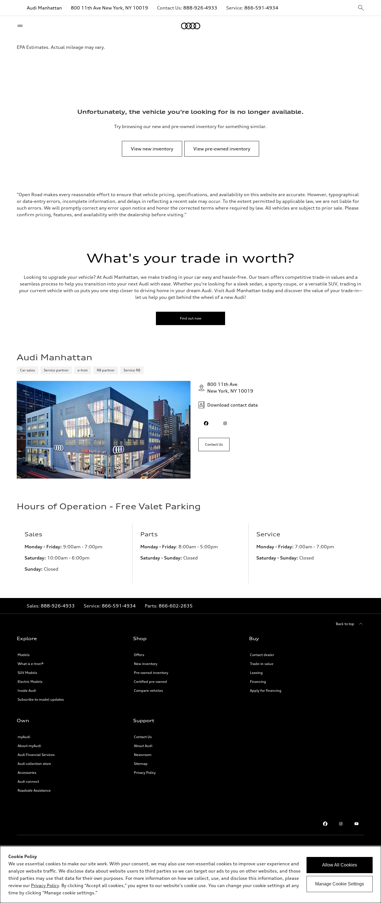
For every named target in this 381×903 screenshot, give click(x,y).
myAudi (24, 737)
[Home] (190, 26)
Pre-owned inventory (151, 673)
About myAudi (29, 746)
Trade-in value (261, 664)
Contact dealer (262, 655)
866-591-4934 (261, 8)
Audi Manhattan (44, 8)
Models (24, 655)
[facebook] (206, 423)
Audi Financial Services (36, 755)
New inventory (145, 664)
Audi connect (28, 781)
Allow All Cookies (339, 865)
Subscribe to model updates (41, 699)
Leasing (256, 673)
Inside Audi (27, 690)
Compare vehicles (148, 690)
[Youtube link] (356, 824)
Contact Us (143, 737)
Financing (258, 681)
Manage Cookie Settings (339, 884)
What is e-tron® (31, 664)
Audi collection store (34, 764)
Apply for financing (265, 690)
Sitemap (141, 764)
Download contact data (232, 405)
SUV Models (27, 673)
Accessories (27, 772)
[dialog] (190, 874)
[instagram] (225, 423)
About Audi (143, 746)
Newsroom (142, 755)
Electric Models (30, 681)
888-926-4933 (200, 8)
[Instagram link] (341, 824)
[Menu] (21, 26)
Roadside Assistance (34, 790)
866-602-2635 (176, 606)
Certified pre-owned (150, 681)
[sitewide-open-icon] (361, 8)
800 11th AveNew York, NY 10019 (230, 387)
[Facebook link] (325, 824)
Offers (139, 655)
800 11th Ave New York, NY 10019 (109, 8)
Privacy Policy (145, 772)
